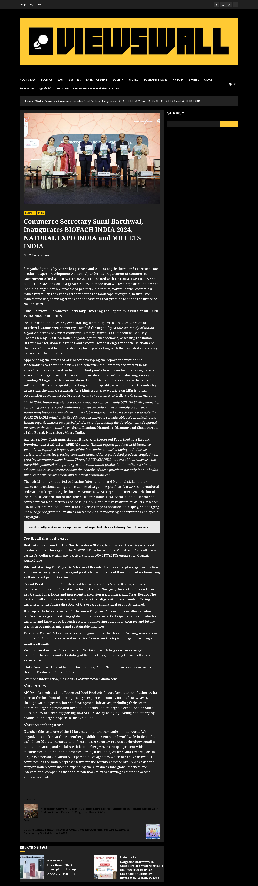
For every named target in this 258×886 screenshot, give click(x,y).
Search (176, 113)
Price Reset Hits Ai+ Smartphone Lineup (61, 867)
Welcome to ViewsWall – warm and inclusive (89, 88)
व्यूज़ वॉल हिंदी (45, 88)
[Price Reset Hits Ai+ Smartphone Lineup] (32, 867)
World (133, 80)
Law (61, 80)
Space (208, 80)
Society (118, 80)
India (41, 212)
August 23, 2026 (59, 874)
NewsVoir (27, 88)
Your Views (28, 80)
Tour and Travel (155, 80)
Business (75, 80)
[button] (235, 84)
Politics (47, 80)
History (178, 80)
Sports (194, 80)
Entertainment (96, 80)
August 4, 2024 (40, 255)
